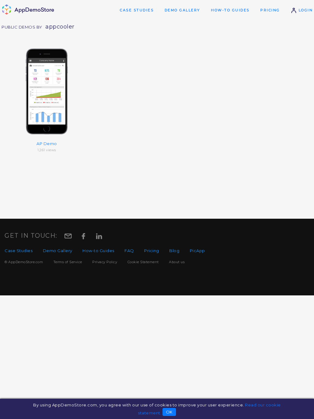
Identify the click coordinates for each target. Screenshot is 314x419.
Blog (174, 250)
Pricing (270, 10)
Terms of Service (67, 262)
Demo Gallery (182, 10)
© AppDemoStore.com (24, 262)
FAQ (129, 250)
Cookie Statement (143, 262)
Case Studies (137, 10)
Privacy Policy (104, 262)
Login (305, 10)
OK (169, 411)
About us (177, 262)
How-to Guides (230, 10)
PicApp (197, 250)
